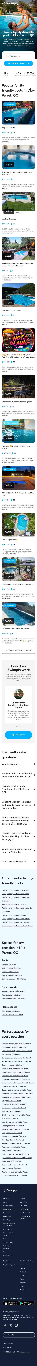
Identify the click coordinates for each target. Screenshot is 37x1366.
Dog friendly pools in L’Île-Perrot (14, 1108)
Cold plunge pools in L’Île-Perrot (14, 979)
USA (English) (9, 1335)
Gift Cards (6, 1213)
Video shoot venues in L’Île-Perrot (14, 1175)
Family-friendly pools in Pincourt (14, 915)
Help (4, 1239)
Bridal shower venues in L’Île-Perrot (15, 1069)
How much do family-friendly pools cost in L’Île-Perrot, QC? (17, 775)
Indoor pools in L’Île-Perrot (11, 968)
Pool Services (7, 1229)
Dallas (22, 1286)
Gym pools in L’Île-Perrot (11, 1118)
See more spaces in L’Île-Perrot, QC (18, 650)
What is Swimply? (11, 764)
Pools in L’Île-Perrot (9, 965)
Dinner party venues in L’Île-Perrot (14, 1104)
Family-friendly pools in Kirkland (14, 904)
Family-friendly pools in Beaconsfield (15, 890)
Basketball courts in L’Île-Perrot (13, 999)
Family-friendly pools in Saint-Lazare (15, 922)
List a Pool (23, 1202)
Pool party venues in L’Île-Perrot (13, 1147)
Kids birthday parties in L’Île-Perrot (14, 1122)
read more (5, 142)
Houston (23, 1283)
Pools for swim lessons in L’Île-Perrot (15, 1154)
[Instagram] (16, 1325)
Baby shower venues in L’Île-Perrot (15, 1047)
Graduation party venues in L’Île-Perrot (16, 1115)
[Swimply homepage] (18, 3)
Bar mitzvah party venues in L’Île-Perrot (16, 1058)
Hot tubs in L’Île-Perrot (10, 972)
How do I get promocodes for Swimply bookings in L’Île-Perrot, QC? (16, 836)
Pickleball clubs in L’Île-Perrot (13, 1140)
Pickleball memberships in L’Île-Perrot (16, 1143)
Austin (22, 1279)
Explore (5, 1252)
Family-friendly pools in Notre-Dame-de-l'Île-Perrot (17, 910)
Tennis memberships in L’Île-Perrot (14, 1172)
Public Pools (7, 1255)
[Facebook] (5, 1325)
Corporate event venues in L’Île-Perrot (16, 1079)
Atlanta (22, 1276)
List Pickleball (24, 1209)
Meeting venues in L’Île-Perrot (13, 1126)
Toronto (22, 1290)
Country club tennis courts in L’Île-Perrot (16, 1090)
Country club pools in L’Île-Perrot (14, 1086)
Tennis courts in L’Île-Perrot (12, 995)
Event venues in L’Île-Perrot (12, 1111)
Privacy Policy (7, 1347)
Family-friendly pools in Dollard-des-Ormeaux (15, 899)
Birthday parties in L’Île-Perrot (13, 1065)
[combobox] (18, 56)
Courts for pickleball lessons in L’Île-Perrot (17, 1093)
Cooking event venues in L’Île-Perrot (15, 1076)
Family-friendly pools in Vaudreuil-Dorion (17, 926)
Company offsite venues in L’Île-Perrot (16, 1072)
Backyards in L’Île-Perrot (11, 1011)
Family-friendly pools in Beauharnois (15, 894)
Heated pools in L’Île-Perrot (12, 975)
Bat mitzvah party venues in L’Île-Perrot (16, 1061)
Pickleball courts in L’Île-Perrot (13, 991)
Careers (5, 1202)
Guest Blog (7, 1216)
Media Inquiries (8, 1209)
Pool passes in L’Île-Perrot (11, 1151)
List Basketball (25, 1213)
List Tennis (23, 1206)
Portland (23, 1272)
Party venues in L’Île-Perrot (12, 1133)
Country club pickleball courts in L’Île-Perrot (18, 1083)
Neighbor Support (9, 1265)
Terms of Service (8, 1344)
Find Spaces (19, 735)
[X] (11, 1325)
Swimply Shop (8, 1206)
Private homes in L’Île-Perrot (12, 1015)
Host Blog (6, 1220)
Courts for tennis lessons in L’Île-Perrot (16, 1097)
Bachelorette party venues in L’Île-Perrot (17, 1051)
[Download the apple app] (11, 1303)
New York (23, 1268)
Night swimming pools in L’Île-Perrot (15, 1129)
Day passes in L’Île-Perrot (11, 1101)
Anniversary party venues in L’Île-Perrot (16, 1044)
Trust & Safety (8, 1242)
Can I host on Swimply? (14, 861)
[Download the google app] (27, 1303)
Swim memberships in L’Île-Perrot (14, 1165)
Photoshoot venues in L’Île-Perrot (14, 1136)
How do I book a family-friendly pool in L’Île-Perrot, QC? (16, 789)
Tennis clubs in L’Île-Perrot (11, 1168)
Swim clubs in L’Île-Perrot (11, 1161)
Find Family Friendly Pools (20, 63)
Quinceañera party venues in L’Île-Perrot (17, 1158)
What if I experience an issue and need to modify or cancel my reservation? (16, 805)
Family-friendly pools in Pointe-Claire (16, 919)
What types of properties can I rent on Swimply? (17, 850)
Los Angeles (24, 1265)
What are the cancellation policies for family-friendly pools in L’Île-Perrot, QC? (15, 820)
